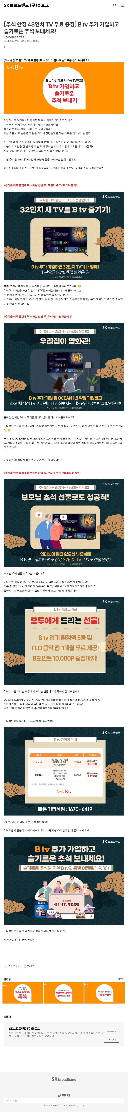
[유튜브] (64, 1095)
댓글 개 (7, 1017)
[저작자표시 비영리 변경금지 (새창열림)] (41, 966)
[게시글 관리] (19, 966)
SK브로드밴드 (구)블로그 (26, 5)
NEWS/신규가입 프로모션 (15, 37)
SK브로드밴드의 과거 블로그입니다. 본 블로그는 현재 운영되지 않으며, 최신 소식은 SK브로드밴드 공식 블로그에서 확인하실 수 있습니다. (57, 1034)
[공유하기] (14, 966)
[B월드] (59, 1095)
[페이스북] (68, 1095)
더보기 (121, 979)
